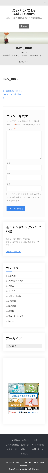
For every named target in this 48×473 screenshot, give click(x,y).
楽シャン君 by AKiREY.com (24, 12)
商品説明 (12, 306)
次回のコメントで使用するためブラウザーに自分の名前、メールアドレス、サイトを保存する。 (24, 197)
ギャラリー (13, 291)
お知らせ (12, 276)
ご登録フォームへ (13, 252)
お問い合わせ (37, 449)
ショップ (25, 454)
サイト (9, 184)
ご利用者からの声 (15, 281)
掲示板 (11, 311)
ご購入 (11, 286)
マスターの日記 (14, 296)
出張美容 (12, 301)
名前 (8, 163)
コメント (10, 129)
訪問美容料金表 (12, 445)
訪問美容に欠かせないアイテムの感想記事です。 (13, 94)
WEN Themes (33, 469)
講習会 (11, 321)
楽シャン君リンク (22, 449)
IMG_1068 (10, 79)
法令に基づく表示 (15, 316)
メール (9, 174)
